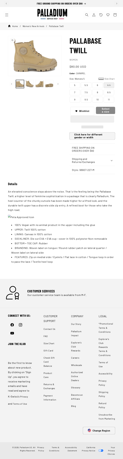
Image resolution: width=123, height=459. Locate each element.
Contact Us (49, 329)
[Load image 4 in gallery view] (49, 84)
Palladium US (26, 447)
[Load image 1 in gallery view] (20, 84)
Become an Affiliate (77, 396)
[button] (100, 14)
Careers (75, 357)
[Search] (86, 14)
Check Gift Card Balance (49, 361)
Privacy (24, 396)
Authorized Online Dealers (77, 376)
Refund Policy (103, 405)
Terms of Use (20, 403)
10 (97, 99)
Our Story (76, 324)
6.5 (109, 85)
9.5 (86, 99)
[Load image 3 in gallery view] (39, 84)
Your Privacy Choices (111, 450)
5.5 (86, 85)
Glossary (75, 387)
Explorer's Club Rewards (76, 346)
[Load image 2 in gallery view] (30, 84)
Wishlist (84, 111)
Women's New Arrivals (33, 26)
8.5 (109, 92)
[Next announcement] (116, 3)
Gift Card (48, 350)
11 (109, 99)
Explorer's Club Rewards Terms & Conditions (105, 347)
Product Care (48, 375)
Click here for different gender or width (88, 136)
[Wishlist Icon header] (107, 14)
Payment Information (50, 397)
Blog (73, 406)
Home (15, 26)
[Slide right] (58, 83)
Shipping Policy (103, 394)
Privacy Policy (102, 382)
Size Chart (49, 343)
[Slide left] (11, 83)
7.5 (86, 92)
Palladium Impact (76, 333)
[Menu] (6, 14)
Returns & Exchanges (49, 386)
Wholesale (76, 365)
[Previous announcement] (6, 3)
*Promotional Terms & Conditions (106, 327)
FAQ (46, 336)
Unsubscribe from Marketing (107, 416)
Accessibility (105, 373)
